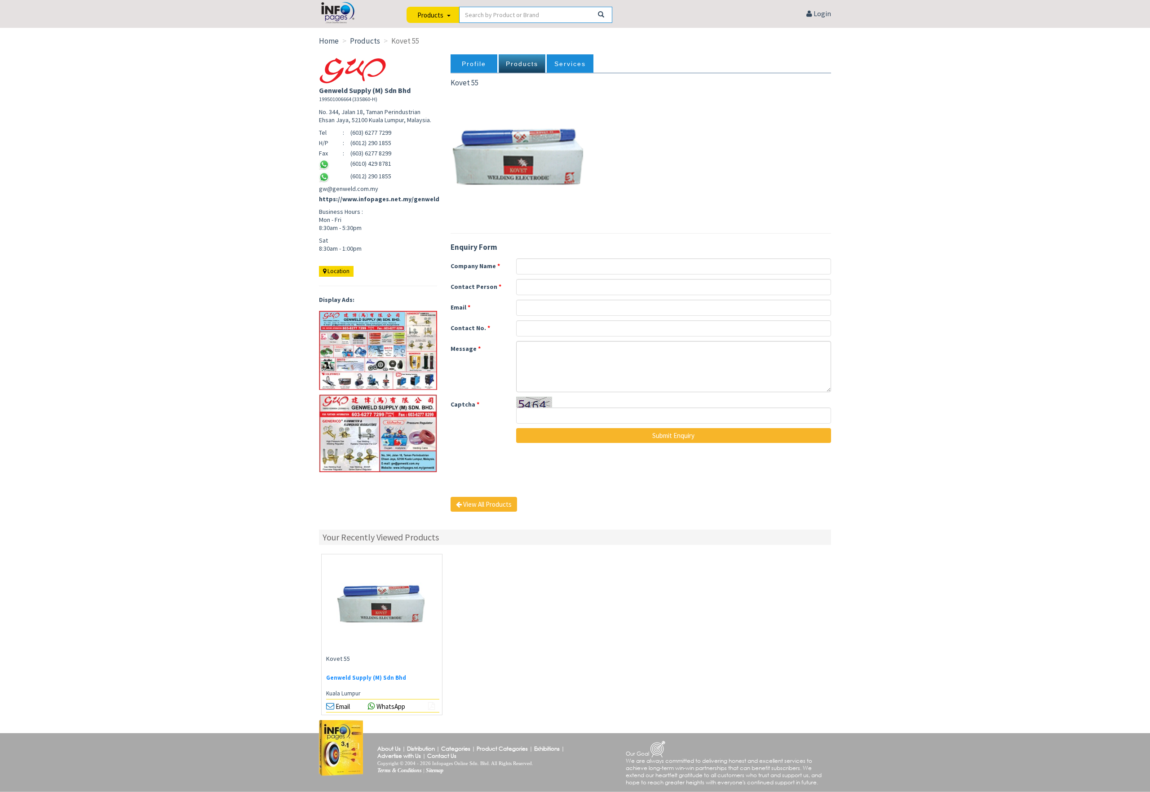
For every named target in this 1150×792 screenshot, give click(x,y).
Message (466, 349)
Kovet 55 (338, 659)
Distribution (421, 748)
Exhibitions (547, 748)
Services (570, 63)
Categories (455, 748)
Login (821, 13)
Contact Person (476, 287)
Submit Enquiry (673, 435)
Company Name (475, 266)
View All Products (487, 504)
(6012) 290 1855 (370, 176)
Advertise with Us (399, 756)
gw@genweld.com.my (348, 189)
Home (329, 41)
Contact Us (441, 756)
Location (337, 271)
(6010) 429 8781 (370, 163)
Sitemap (434, 770)
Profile (474, 63)
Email (460, 307)
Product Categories (502, 748)
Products (522, 63)
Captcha (465, 404)
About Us (389, 748)
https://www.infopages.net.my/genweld (379, 199)
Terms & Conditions (399, 770)
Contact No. (470, 328)
